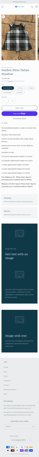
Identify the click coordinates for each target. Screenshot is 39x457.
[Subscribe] (33, 426)
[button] (2, 7)
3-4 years (19, 92)
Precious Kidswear (17, 453)
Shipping (10, 81)
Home (6, 376)
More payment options (19, 118)
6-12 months (8, 88)
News (5, 371)
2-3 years (31, 88)
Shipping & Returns (10, 389)
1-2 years (20, 88)
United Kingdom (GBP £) (18, 440)
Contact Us (7, 380)
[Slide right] (24, 64)
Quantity (4, 97)
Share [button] (6, 123)
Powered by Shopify (25, 453)
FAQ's (5, 394)
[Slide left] (15, 64)
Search (6, 367)
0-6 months (7, 92)
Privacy (6, 385)
